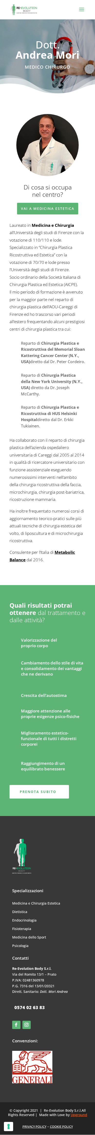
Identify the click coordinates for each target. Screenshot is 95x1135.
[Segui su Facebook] (16, 1025)
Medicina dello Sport (29, 937)
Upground (79, 1114)
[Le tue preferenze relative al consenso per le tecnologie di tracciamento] (8, 1126)
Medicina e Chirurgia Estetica (36, 903)
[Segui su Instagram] (26, 1025)
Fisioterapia (21, 928)
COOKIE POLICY (61, 1126)
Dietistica (19, 911)
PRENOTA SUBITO (38, 791)
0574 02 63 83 (29, 1007)
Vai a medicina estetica (47, 208)
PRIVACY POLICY (34, 1126)
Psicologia (20, 945)
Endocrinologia (24, 920)
